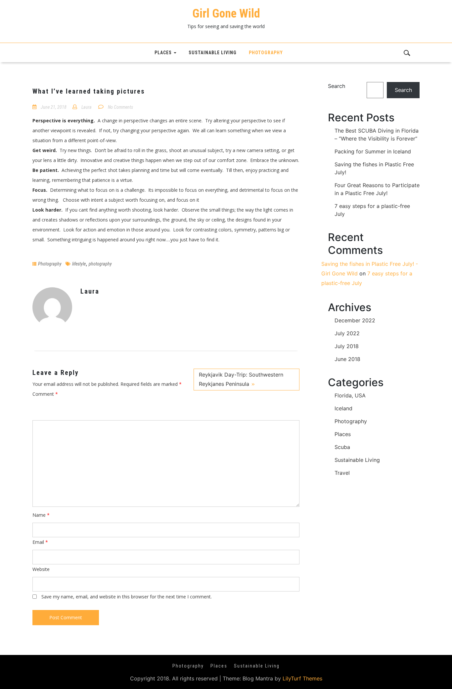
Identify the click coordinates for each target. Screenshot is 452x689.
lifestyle (79, 263)
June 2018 (347, 359)
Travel (342, 472)
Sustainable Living (213, 52)
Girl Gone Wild (226, 13)
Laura (86, 107)
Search (336, 86)
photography (100, 263)
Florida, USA (350, 395)
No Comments (120, 107)
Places (163, 52)
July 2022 (347, 333)
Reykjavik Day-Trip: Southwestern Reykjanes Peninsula (241, 379)
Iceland (343, 408)
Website (41, 569)
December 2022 (355, 320)
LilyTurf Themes (302, 678)
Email (40, 542)
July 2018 (347, 346)
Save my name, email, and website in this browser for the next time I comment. (126, 596)
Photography (266, 52)
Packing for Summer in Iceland (373, 151)
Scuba (342, 447)
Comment (45, 394)
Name (41, 515)
